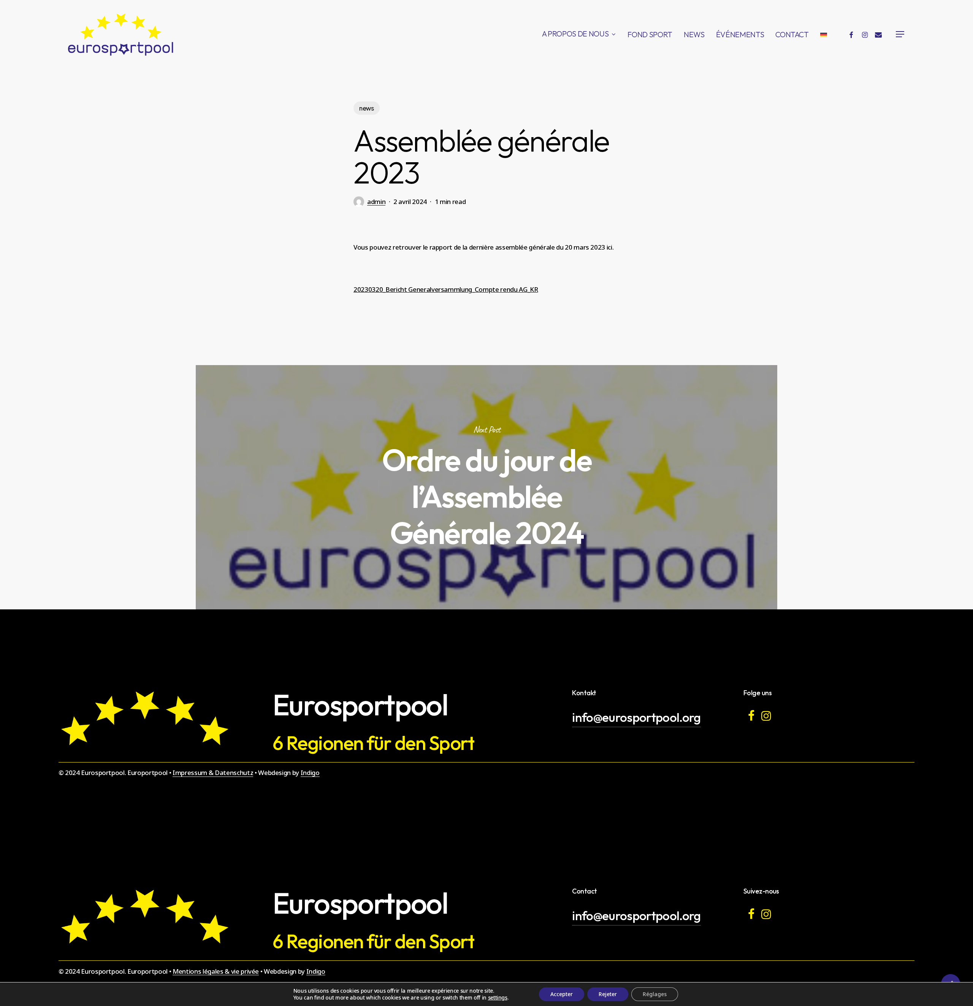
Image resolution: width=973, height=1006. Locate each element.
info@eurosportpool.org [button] (636, 717)
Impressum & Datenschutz (213, 772)
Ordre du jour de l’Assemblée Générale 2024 (486, 487)
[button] (900, 34)
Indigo (310, 772)
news (366, 108)
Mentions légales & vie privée (216, 971)
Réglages (655, 994)
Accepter (561, 994)
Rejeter (608, 994)
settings (497, 997)
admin (376, 201)
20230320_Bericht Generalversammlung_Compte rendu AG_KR (445, 289)
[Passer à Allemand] (823, 34)
